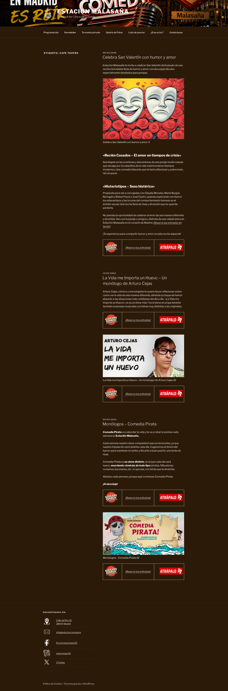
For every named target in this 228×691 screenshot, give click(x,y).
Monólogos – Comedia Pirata (129, 423)
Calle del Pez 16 (64, 620)
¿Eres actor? (157, 32)
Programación (51, 32)
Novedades (70, 32)
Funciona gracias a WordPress (79, 683)
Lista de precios (136, 32)
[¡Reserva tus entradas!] (171, 249)
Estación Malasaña (93, 11)
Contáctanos (176, 32)
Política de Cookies (52, 683)
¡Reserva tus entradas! (138, 247)
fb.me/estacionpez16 (66, 643)
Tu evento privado (91, 32)
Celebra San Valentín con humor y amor (139, 57)
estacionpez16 (63, 653)
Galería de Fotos (114, 32)
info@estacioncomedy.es (68, 632)
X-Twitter (60, 662)
